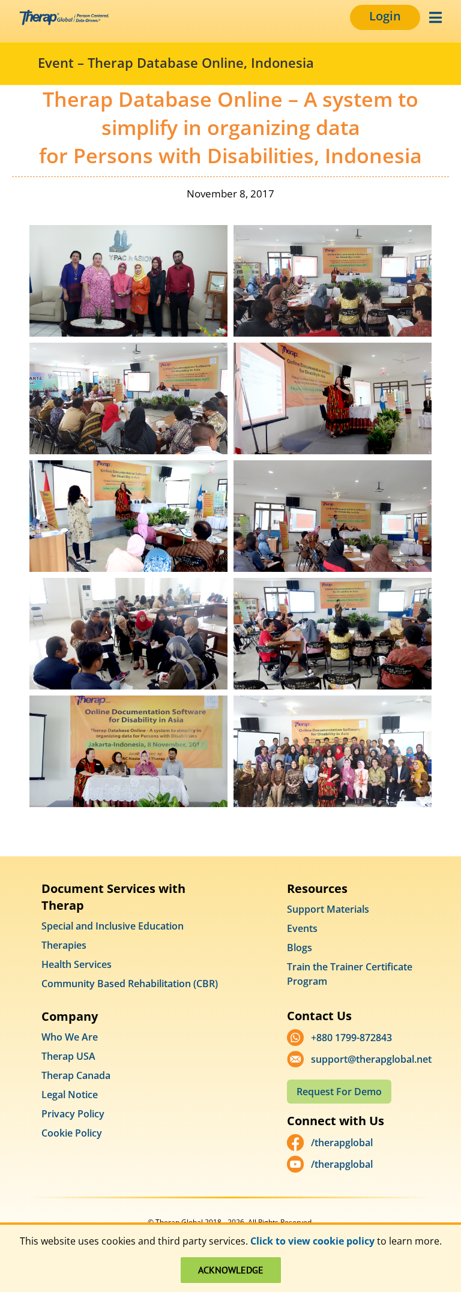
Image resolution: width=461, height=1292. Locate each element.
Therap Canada (75, 1075)
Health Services (76, 964)
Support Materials (328, 909)
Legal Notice (69, 1094)
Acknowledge (231, 1270)
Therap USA (68, 1056)
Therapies (63, 945)
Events (302, 928)
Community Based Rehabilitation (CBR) (129, 983)
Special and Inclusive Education (112, 926)
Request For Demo (339, 1091)
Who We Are (69, 1037)
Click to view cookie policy (312, 1241)
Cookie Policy (71, 1133)
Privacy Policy (72, 1113)
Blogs (299, 947)
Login (385, 16)
